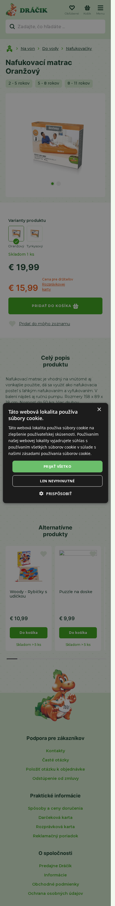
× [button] (99, 410)
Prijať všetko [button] (57, 466)
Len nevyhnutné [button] (57, 480)
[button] (55, 493)
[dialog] (55, 453)
